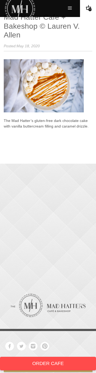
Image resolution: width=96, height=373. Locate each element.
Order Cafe (48, 363)
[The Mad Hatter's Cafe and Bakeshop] (48, 305)
